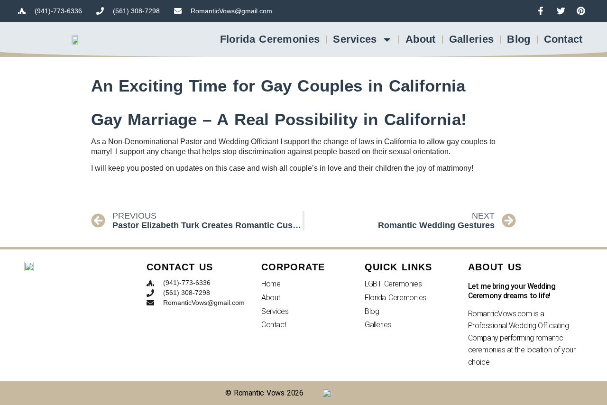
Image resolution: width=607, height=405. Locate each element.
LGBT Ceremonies (393, 283)
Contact (563, 39)
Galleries (471, 39)
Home (270, 283)
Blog (518, 39)
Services (355, 39)
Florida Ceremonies (270, 39)
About (420, 39)
